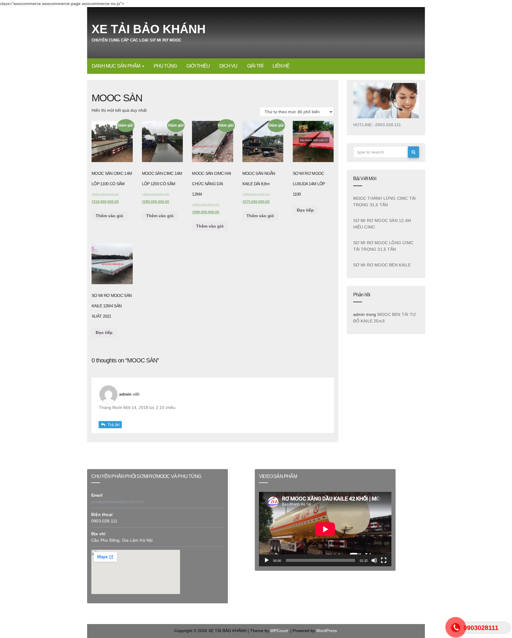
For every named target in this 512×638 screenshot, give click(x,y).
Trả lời (113, 424)
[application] (325, 529)
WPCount (279, 630)
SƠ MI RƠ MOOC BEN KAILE (382, 265)
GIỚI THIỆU (198, 65)
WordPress (326, 630)
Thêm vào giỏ (109, 215)
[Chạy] (267, 561)
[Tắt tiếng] (374, 561)
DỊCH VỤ (228, 65)
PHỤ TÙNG (165, 65)
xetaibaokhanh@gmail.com (117, 501)
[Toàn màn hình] (384, 561)
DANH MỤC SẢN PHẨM (116, 65)
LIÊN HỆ (281, 65)
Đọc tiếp (305, 210)
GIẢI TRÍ (255, 65)
